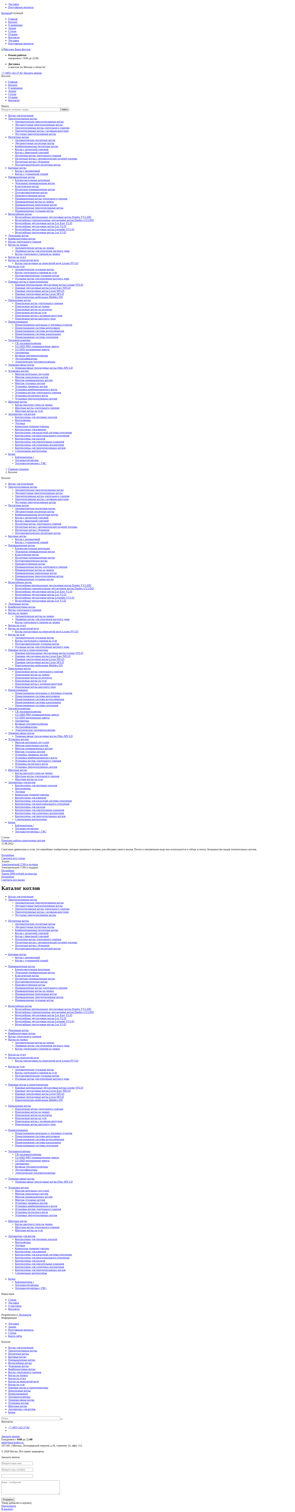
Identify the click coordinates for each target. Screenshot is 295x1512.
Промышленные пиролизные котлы (36, 204)
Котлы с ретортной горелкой (31, 149)
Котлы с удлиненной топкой (31, 174)
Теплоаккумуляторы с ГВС (30, 463)
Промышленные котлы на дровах (34, 201)
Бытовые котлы (17, 167)
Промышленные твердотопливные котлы (39, 207)
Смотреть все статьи (13, 858)
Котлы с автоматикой (27, 170)
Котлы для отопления (20, 115)
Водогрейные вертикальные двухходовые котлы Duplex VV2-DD (53, 217)
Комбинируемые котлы (21, 238)
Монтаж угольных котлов (30, 383)
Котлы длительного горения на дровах (37, 254)
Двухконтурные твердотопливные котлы (39, 124)
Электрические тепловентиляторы (35, 361)
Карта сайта (15, 1336)
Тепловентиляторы (19, 340)
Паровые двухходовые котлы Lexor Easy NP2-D (43, 287)
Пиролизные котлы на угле (31, 312)
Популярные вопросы (21, 7)
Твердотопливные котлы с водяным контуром (42, 130)
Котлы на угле (16, 266)
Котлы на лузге (17, 257)
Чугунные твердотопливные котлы (35, 134)
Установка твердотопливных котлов (36, 398)
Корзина (6, 13)
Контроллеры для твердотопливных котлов (40, 447)
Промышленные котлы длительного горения (41, 198)
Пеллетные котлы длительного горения (38, 155)
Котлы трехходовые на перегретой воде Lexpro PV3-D (46, 263)
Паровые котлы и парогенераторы (28, 281)
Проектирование (18, 321)
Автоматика (22, 352)
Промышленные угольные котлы (34, 210)
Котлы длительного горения (24, 241)
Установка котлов (18, 370)
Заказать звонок (32, 72)
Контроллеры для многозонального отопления (42, 435)
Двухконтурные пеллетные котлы (34, 143)
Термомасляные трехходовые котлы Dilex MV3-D (44, 367)
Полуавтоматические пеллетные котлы (38, 164)
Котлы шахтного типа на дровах (34, 404)
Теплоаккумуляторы (27, 460)
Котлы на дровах (18, 244)
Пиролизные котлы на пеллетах (33, 309)
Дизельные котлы (18, 235)
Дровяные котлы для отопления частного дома (42, 250)
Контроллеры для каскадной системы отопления (43, 432)
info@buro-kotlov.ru (12, 1442)
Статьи (12, 31)
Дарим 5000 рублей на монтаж (19, 873)
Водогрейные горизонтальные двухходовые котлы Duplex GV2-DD (54, 220)
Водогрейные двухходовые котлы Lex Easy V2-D (43, 223)
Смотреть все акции (13, 879)
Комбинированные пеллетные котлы (36, 146)
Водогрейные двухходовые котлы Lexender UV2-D (44, 229)
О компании (15, 25)
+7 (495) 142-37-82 (12, 72)
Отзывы (13, 34)
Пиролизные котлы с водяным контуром (38, 315)
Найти (65, 109)
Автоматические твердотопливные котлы (39, 121)
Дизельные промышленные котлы (35, 183)
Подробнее (7, 855)
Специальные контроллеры (31, 451)
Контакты (14, 37)
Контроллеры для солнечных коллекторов (39, 444)
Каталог (13, 22)
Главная (12, 18)
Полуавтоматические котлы (31, 192)
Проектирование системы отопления (36, 337)
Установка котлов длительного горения (38, 392)
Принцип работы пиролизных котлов (23, 840)
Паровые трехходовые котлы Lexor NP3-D (39, 290)
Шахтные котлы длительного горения (37, 407)
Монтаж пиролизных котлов (31, 377)
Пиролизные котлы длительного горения (39, 303)
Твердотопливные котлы (22, 118)
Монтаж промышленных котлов (34, 380)
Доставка (13, 4)
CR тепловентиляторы (28, 343)
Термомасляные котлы (21, 364)
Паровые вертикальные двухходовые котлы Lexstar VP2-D (49, 284)
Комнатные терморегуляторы (32, 426)
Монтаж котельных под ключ (32, 374)
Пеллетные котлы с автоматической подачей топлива (46, 158)
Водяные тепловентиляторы (31, 355)
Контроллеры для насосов (30, 438)
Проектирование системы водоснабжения (39, 330)
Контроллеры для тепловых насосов (36, 417)
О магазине (15, 1305)
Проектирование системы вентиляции (37, 327)
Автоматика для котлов (22, 414)
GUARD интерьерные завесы (32, 349)
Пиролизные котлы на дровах (32, 306)
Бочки (11, 454)
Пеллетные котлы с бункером (32, 161)
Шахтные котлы (17, 401)
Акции (12, 28)
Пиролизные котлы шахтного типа (35, 318)
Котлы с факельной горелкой (32, 152)
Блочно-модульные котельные (32, 180)
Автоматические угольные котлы (34, 269)
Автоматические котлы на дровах (34, 247)
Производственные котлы (30, 195)
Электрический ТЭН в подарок (19, 864)
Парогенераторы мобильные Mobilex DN (39, 297)
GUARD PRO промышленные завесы (37, 346)
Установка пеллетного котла (31, 395)
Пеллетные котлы (18, 137)
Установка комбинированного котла (36, 389)
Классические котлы (27, 186)
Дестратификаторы (26, 358)
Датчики (20, 423)
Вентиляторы (23, 420)
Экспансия (24, 1314)
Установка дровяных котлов (31, 386)
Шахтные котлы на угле (29, 411)
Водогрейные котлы (20, 214)
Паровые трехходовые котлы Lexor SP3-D (39, 294)
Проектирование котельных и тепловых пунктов (43, 324)
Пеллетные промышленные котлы (35, 189)
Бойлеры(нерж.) (24, 457)
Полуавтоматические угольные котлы (37, 275)
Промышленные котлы (21, 177)
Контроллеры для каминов (30, 429)
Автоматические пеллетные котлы (35, 140)
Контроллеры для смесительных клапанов (39, 441)
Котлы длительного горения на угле (36, 272)
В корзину (7, 1509)
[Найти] (61, 1419)
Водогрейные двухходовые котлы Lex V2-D (40, 226)
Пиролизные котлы (19, 300)
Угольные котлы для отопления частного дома (42, 278)
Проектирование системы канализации (38, 334)
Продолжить (8, 1505)
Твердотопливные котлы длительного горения (42, 127)
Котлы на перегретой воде (23, 260)
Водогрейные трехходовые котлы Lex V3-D (40, 232)
